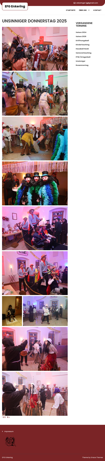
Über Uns (83, 10)
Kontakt (97, 10)
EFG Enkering (15, 6)
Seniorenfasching (83, 53)
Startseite (70, 10)
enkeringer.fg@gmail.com (87, 3)
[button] (35, 49)
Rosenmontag (82, 65)
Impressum (9, 431)
